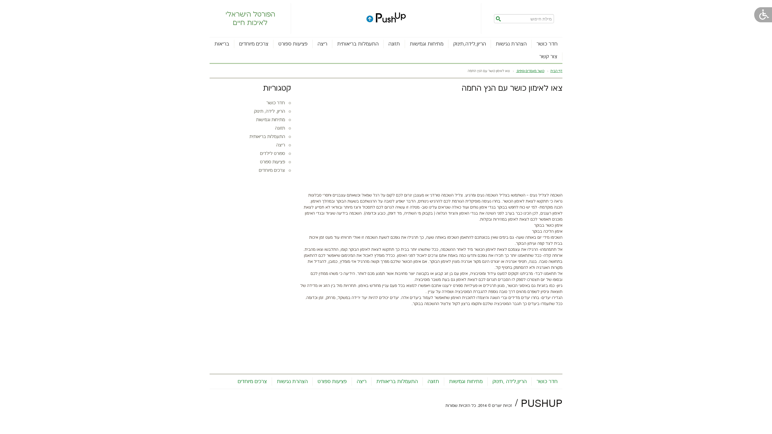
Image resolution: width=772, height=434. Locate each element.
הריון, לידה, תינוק (269, 111)
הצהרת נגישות (511, 44)
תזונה (394, 44)
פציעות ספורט (293, 44)
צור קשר (548, 57)
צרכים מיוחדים (253, 44)
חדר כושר (547, 44)
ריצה (322, 44)
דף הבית (556, 71)
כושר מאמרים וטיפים (530, 71)
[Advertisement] (431, 141)
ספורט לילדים (272, 153)
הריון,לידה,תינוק (469, 44)
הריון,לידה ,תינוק (509, 382)
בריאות (221, 44)
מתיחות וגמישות (426, 44)
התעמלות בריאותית (357, 44)
